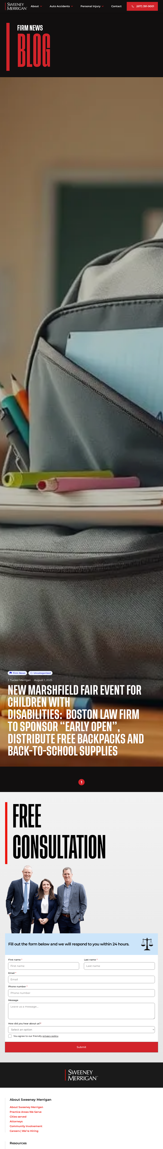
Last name (91, 959)
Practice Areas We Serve (26, 1112)
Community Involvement (26, 1126)
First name (15, 959)
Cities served (18, 1116)
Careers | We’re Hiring (24, 1131)
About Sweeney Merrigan (26, 1107)
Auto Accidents (60, 6)
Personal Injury (90, 6)
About (35, 6)
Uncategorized (42, 673)
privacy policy (50, 1036)
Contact (116, 6)
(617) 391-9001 (145, 6)
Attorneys (16, 1121)
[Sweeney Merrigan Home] (16, 6)
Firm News (19, 673)
